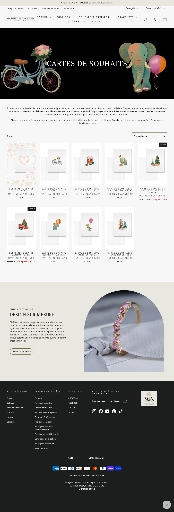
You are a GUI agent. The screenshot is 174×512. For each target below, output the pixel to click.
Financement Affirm (44, 403)
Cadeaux (97, 21)
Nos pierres (32, 8)
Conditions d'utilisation (45, 438)
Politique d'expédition (44, 443)
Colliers (63, 17)
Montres (74, 21)
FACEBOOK (72, 403)
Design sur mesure (15, 8)
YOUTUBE (71, 407)
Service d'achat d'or (43, 407)
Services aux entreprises (46, 412)
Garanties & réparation (45, 417)
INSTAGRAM (72, 398)
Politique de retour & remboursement (44, 428)
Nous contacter (41, 448)
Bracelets (126, 17)
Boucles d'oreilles (94, 17)
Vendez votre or (70, 8)
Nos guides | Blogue (43, 421)
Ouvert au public (87, 488)
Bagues (43, 17)
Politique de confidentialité (47, 434)
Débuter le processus (21, 351)
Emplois (38, 398)
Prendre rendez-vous (49, 8)
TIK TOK (71, 412)
